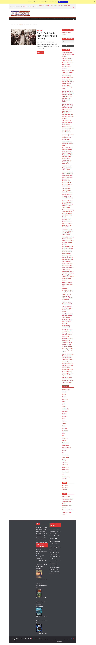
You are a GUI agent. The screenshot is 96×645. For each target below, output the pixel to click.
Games (35, 18)
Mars (51, 550)
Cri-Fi (63, 404)
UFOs (59, 574)
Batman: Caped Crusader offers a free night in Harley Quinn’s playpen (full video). (67, 348)
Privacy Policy (59, 641)
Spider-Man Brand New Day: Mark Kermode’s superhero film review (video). (67, 323)
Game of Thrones (56, 543)
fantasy (51, 543)
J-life (59, 5)
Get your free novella (63, 1)
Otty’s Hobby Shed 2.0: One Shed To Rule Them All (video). (68, 265)
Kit (46, 18)
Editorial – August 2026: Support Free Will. (67, 284)
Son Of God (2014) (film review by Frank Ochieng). (47, 36)
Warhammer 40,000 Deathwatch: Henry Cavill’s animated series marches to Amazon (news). (67, 250)
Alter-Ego (58, 531)
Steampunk (65, 467)
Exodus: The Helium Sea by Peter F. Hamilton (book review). (29, 6)
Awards (13, 18)
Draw (57, 541)
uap (51, 574)
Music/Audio (57, 18)
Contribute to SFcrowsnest (59, 639)
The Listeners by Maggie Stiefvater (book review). (67, 167)
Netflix (57, 552)
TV (69, 18)
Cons (22, 18)
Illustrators (55, 545)
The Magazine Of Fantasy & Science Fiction (55, 567)
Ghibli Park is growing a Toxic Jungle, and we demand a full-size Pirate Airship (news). (68, 213)
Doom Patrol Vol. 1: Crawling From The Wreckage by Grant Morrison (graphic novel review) (67, 333)
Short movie (65, 457)
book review (55, 535)
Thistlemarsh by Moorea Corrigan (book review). (67, 122)
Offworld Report (66, 448)
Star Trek (64, 462)
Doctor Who (65, 409)
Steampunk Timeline (67, 510)
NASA (54, 552)
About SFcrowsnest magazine (49, 639)
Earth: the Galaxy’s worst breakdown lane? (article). (67, 225)
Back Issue (53, 533)
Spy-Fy (54, 8)
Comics (26, 18)
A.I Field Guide (66, 496)
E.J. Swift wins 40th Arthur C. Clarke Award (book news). (67, 196)
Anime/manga (41, 5)
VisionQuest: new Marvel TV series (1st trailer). (67, 143)
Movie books (65, 443)
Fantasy (55, 5)
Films (31, 18)
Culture (51, 5)
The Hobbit (54, 565)
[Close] (94, 1)
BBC (59, 533)
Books (18, 18)
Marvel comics (54, 550)
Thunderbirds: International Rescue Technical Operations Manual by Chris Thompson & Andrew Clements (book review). (68, 275)
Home (21, 25)
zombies (51, 576)
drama (54, 541)
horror (51, 545)
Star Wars (65, 464)
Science (65, 5)
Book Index (65, 485)
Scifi (69, 5)
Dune (59, 541)
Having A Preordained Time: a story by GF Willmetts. (68, 290)
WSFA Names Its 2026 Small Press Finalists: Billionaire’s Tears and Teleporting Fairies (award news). (68, 74)
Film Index (65, 487)
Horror (62, 5)
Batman (57, 533)
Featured (64, 416)
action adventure (55, 529)
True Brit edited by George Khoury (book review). (68, 54)
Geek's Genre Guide (67, 499)
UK (37, 560)
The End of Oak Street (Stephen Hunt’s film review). (67, 190)
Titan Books (55, 571)
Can (45, 560)
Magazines (50, 18)
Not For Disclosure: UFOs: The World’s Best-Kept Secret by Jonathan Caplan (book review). (67, 204)
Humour (64, 428)
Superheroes (65, 469)
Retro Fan (51, 556)
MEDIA (41, 30)
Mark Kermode (57, 548)
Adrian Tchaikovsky (52, 531)
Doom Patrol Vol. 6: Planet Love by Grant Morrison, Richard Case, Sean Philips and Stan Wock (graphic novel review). (68, 96)
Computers (47, 5)
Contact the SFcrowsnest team (69, 639)
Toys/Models (64, 18)
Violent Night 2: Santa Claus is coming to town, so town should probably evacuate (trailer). (68, 240)
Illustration (41, 18)
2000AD (51, 529)
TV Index (64, 489)
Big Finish (51, 535)
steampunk (54, 563)
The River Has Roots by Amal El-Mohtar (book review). (67, 315)
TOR (58, 571)
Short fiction (65, 455)
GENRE (64, 423)
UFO (53, 574)
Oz (43, 560)
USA (40, 560)
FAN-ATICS (65, 411)
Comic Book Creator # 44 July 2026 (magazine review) (67, 340)
